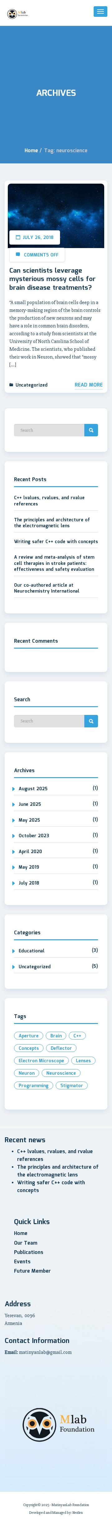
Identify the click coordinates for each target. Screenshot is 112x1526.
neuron (27, 1073)
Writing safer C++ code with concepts (56, 541)
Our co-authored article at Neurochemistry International (46, 588)
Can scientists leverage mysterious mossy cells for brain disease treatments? (52, 280)
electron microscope (41, 1061)
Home (31, 151)
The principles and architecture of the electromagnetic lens (52, 523)
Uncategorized (32, 385)
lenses (83, 1061)
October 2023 (34, 836)
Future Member (32, 1271)
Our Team (25, 1243)
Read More (89, 385)
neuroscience (61, 1073)
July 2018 (29, 883)
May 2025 (29, 820)
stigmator (71, 1085)
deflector (61, 1048)
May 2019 (29, 867)
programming (34, 1085)
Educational (31, 951)
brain (56, 1036)
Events (22, 1262)
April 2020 (30, 851)
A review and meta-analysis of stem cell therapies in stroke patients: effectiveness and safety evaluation (54, 563)
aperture (29, 1036)
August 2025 (33, 789)
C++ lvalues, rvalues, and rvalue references (49, 501)
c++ (77, 1036)
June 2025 (30, 804)
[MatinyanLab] (17, 14)
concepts (29, 1048)
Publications (28, 1252)
